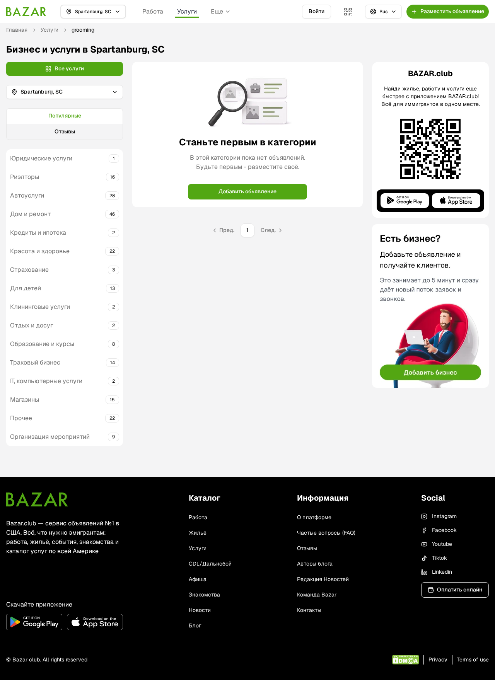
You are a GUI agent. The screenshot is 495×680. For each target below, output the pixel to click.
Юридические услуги (41, 158)
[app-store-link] (95, 622)
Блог (195, 625)
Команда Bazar (316, 594)
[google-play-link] (34, 622)
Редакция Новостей (323, 579)
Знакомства (204, 594)
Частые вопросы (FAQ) (326, 532)
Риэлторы (24, 177)
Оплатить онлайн (459, 589)
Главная (16, 29)
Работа (152, 11)
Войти (316, 11)
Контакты (309, 610)
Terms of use (473, 659)
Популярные (64, 115)
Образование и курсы (42, 344)
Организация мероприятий (50, 437)
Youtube (442, 543)
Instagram (444, 516)
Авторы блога (315, 563)
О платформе (314, 517)
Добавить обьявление (247, 191)
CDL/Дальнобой (210, 563)
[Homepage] (26, 11)
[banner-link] (430, 306)
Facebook (444, 530)
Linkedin (442, 571)
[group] (64, 124)
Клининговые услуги (40, 307)
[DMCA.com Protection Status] (405, 660)
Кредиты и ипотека (38, 232)
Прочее (21, 418)
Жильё (198, 532)
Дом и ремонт (30, 214)
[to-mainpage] (37, 499)
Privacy (437, 659)
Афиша (198, 579)
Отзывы (65, 131)
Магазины (24, 399)
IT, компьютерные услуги (46, 381)
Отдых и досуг (31, 325)
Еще (217, 11)
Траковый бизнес (35, 362)
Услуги (187, 11)
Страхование (29, 270)
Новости (200, 610)
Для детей (25, 288)
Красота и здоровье (40, 251)
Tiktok (439, 557)
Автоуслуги (27, 195)
